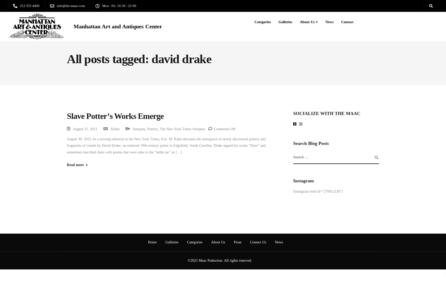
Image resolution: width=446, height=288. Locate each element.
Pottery (152, 129)
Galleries (285, 22)
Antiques (138, 129)
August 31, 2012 (85, 129)
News (329, 22)
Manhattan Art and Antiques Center (118, 26)
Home (152, 242)
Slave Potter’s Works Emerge (115, 116)
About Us (307, 22)
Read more (75, 165)
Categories (262, 22)
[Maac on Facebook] (295, 124)
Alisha (115, 129)
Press (237, 242)
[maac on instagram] (301, 124)
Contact (347, 22)
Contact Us (258, 242)
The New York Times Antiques (182, 129)
